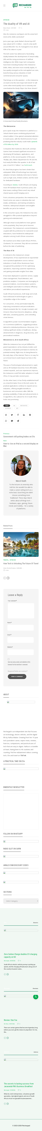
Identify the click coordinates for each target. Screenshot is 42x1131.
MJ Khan (6, 1024)
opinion (6, 20)
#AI (14, 405)
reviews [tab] (35, 988)
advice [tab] (36, 1052)
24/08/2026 (12, 961)
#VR (17, 408)
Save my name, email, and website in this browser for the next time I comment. (19, 663)
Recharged (6, 961)
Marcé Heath (6, 28)
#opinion (8, 408)
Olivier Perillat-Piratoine (9, 568)
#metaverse (23, 405)
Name (9, 622)
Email (9, 635)
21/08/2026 (12, 1090)
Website (10, 647)
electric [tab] (35, 922)
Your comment (12, 601)
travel (6, 560)
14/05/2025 (19, 568)
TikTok (23, 755)
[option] (21, 552)
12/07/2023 (13, 28)
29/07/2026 (12, 1024)
